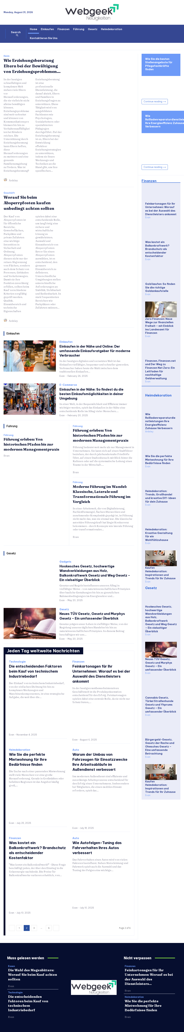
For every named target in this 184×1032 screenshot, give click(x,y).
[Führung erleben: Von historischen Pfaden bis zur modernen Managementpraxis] (34, 479)
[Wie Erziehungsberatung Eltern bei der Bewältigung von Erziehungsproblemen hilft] (101, 94)
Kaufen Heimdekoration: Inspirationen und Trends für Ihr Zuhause (160, 573)
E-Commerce (68, 384)
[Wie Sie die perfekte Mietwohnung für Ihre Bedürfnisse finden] (38, 805)
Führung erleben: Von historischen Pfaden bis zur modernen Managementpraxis (31, 444)
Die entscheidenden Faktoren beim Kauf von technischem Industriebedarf (35, 671)
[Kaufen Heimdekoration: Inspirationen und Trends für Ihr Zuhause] (161, 558)
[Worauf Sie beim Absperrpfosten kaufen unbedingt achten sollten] (101, 231)
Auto (75, 750)
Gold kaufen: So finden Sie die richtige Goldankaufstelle (160, 287)
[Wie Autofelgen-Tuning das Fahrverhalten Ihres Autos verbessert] (101, 890)
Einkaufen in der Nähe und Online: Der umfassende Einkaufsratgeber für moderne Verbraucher (94, 350)
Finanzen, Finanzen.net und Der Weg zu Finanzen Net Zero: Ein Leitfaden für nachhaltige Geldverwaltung (160, 369)
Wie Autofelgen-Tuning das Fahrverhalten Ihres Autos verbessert (97, 847)
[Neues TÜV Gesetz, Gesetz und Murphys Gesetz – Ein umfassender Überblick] (30, 623)
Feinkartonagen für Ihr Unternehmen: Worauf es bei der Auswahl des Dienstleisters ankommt (160, 209)
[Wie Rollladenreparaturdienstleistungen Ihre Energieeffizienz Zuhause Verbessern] (161, 405)
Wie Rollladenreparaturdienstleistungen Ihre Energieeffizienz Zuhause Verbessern (160, 421)
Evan (62, 376)
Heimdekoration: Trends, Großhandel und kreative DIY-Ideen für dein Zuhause (160, 496)
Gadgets (65, 561)
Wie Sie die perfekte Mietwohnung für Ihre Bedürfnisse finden (28, 759)
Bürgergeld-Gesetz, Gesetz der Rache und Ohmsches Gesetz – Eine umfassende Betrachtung (159, 746)
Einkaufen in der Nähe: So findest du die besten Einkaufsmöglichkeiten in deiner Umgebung (91, 393)
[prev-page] (12, 928)
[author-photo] (6, 180)
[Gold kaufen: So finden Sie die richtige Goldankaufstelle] (161, 274)
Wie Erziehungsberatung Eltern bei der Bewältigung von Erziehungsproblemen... (32, 66)
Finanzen (78, 661)
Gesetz (64, 609)
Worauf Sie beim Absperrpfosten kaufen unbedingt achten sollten (29, 203)
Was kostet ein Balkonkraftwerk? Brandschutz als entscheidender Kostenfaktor (157, 249)
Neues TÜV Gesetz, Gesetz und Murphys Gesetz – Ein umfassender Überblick (160, 664)
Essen (11, 966)
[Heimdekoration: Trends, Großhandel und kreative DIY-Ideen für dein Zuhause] (161, 481)
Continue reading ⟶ (155, 101)
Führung (8, 435)
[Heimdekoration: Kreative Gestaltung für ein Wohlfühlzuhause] (161, 520)
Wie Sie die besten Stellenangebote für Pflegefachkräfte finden (158, 64)
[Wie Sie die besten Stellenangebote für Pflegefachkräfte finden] (161, 85)
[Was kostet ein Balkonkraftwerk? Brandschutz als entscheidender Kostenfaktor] (38, 895)
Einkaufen (66, 341)
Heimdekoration (19, 750)
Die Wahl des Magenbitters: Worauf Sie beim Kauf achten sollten (32, 974)
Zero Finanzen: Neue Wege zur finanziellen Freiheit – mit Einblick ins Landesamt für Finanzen (159, 326)
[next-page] (56, 928)
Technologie (17, 661)
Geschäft (9, 193)
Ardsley (13, 180)
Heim (7, 56)
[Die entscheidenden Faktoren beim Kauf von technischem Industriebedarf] (38, 717)
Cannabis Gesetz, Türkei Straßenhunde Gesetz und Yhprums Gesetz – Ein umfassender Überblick (160, 704)
